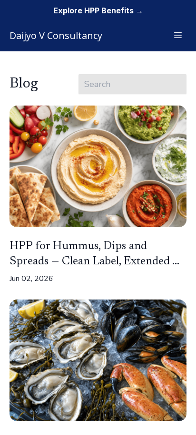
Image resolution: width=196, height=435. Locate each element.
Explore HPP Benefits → (98, 10)
